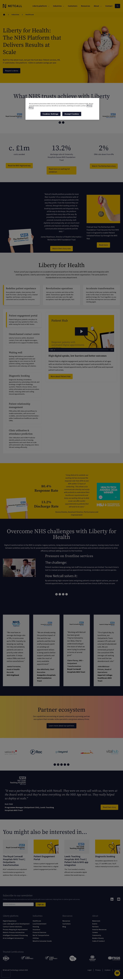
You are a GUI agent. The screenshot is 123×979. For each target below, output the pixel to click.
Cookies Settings (50, 114)
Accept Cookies (72, 114)
